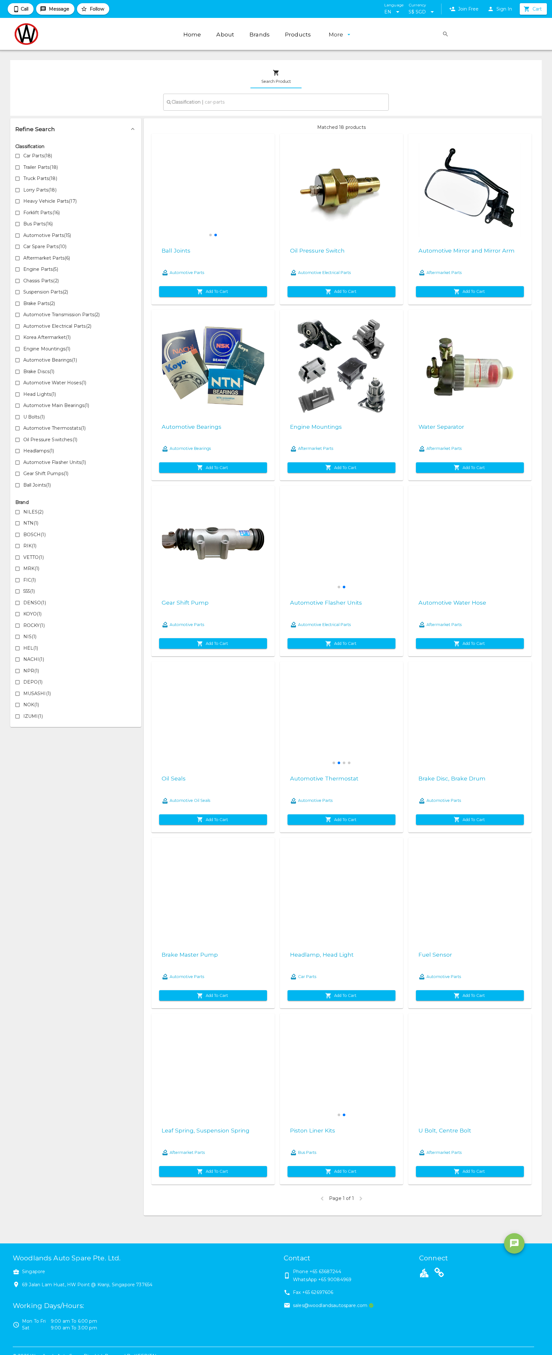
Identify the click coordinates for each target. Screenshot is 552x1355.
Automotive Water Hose (452, 602)
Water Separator (441, 426)
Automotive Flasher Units (326, 602)
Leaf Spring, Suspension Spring (205, 1130)
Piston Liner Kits (312, 1130)
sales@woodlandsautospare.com (330, 1305)
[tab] (276, 76)
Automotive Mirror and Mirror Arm (466, 250)
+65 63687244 (325, 1271)
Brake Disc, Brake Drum (452, 778)
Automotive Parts (187, 272)
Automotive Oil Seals (190, 800)
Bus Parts (307, 1152)
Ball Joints (176, 250)
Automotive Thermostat (324, 778)
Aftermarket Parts (444, 272)
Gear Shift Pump (185, 602)
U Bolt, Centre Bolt (444, 1130)
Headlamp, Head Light (322, 954)
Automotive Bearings (191, 426)
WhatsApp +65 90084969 (322, 1279)
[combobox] (276, 102)
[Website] (439, 1273)
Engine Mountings (316, 426)
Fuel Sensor (435, 954)
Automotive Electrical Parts (324, 272)
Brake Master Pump (190, 954)
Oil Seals (174, 778)
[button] (75, 129)
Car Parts (307, 976)
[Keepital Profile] (424, 1272)
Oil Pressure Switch (317, 250)
